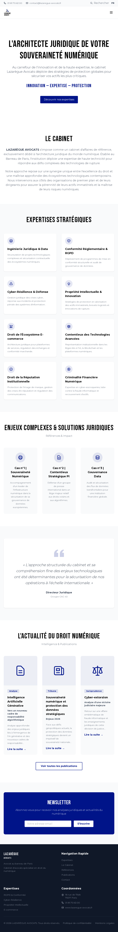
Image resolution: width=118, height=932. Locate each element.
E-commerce (11, 909)
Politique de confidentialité (77, 923)
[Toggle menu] (111, 12)
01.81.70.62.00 (72, 902)
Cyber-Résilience (13, 899)
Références (67, 870)
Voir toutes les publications (59, 766)
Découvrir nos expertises (59, 99)
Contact (65, 879)
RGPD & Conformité (15, 895)
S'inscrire (83, 823)
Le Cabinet (67, 865)
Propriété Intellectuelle (16, 904)
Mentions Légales (104, 923)
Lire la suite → (16, 749)
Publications (68, 874)
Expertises (67, 860)
